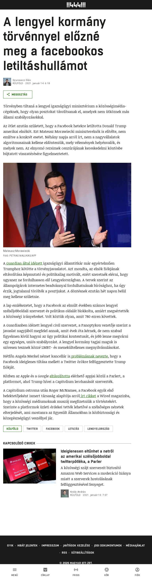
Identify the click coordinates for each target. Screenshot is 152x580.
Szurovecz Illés (22, 80)
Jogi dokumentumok (108, 545)
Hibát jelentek (27, 545)
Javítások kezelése (76, 545)
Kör (106, 575)
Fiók (137, 575)
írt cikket (88, 395)
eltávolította (60, 376)
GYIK (10, 545)
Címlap (45, 575)
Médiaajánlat (135, 545)
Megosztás (19, 94)
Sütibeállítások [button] (82, 552)
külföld (18, 83)
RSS (64, 552)
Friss (76, 575)
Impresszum (50, 545)
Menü (14, 575)
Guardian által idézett (24, 263)
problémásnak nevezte (89, 356)
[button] (12, 429)
